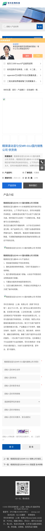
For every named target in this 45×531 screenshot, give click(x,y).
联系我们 (33, 185)
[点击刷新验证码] (23, 431)
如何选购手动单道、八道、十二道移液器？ (25, 69)
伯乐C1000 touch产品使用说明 (19, 63)
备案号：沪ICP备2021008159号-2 (15, 512)
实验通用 (30, 90)
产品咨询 (12, 185)
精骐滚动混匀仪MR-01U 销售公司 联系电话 (27, 459)
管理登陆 (31, 515)
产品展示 (21, 90)
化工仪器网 (20, 515)
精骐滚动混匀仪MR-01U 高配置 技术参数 (26, 465)
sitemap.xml (35, 512)
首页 (14, 90)
